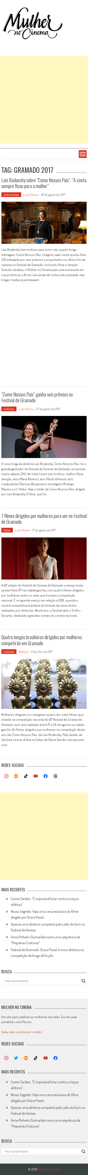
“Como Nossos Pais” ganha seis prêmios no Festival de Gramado (37, 397)
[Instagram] (6, 776)
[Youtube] (36, 776)
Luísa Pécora (30, 195)
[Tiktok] (26, 776)
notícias (9, 409)
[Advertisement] (44, 100)
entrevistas (11, 195)
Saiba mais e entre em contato (21, 1032)
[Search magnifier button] (83, 981)
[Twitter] (16, 1058)
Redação (23, 651)
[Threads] (55, 776)
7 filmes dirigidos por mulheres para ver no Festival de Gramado (44, 518)
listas (7, 530)
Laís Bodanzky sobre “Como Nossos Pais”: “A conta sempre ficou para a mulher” (43, 182)
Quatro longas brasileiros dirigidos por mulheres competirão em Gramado (41, 639)
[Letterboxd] (16, 776)
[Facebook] (46, 776)
